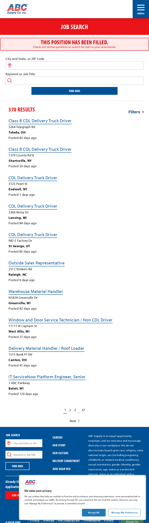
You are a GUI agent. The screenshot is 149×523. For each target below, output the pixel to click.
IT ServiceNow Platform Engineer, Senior (47, 376)
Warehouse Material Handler (36, 291)
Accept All (93, 512)
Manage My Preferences (124, 512)
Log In (16, 495)
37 (83, 410)
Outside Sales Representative (37, 262)
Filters (134, 112)
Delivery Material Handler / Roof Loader (46, 348)
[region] (82, 497)
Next (73, 421)
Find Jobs (74, 91)
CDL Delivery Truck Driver (33, 177)
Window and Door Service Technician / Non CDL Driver (60, 320)
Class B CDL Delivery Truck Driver (40, 120)
